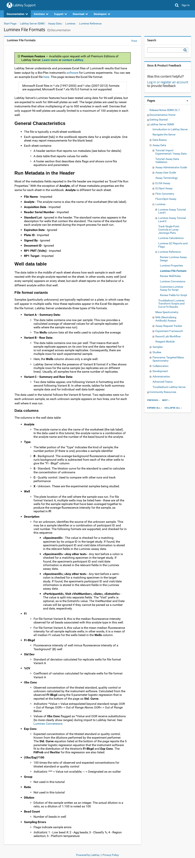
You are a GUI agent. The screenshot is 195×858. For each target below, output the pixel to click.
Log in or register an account (167, 82)
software (72, 72)
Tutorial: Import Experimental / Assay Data (171, 152)
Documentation (61, 30)
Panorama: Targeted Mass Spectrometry (168, 359)
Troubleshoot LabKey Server (169, 387)
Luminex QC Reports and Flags (173, 245)
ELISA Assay (162, 183)
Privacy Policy (110, 854)
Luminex (70, 23)
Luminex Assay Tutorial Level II (172, 219)
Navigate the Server (164, 134)
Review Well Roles (170, 276)
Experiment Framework (169, 331)
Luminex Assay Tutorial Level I (172, 211)
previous (152, 400)
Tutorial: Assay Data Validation (167, 160)
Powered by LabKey (88, 854)
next (165, 400)
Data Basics (160, 139)
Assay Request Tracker (168, 325)
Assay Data (55, 23)
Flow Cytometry (164, 193)
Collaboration (161, 365)
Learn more (50, 60)
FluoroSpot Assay (165, 198)
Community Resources (162, 391)
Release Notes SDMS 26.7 (164, 110)
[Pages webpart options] (187, 101)
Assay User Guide (165, 172)
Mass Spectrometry (166, 312)
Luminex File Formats (173, 270)
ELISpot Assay (164, 188)
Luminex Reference (90, 23)
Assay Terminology (166, 177)
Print (134, 40)
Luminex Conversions (48, 723)
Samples (158, 346)
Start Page (10, 23)
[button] (176, 5)
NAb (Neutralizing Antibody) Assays (165, 319)
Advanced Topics (163, 381)
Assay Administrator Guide (171, 167)
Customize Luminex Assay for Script (171, 288)
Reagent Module (165, 341)
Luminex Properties (171, 265)
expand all (153, 408)
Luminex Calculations (171, 238)
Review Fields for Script (173, 295)
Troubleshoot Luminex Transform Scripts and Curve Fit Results (171, 303)
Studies (157, 352)
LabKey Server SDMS (32, 23)
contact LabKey (72, 60)
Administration (161, 376)
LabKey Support (24, 5)
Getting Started (158, 119)
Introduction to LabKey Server (170, 129)
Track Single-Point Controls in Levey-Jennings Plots (168, 229)
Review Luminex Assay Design (173, 259)
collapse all (172, 408)
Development (160, 371)
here (46, 77)
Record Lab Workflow (168, 336)
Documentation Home (162, 114)
